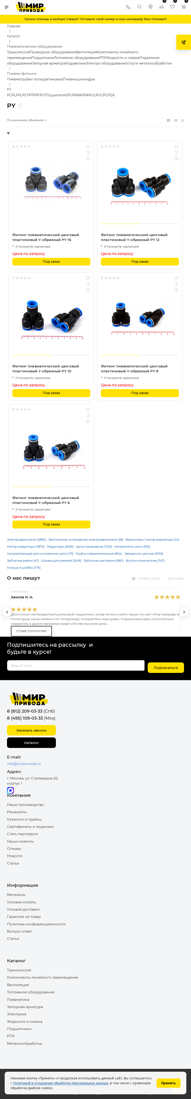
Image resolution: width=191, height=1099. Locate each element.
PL (20, 95)
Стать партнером (22, 834)
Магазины (16, 894)
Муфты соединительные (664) (99, 553)
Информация (22, 885)
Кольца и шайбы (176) (24, 567)
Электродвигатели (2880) (26, 539)
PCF (25, 95)
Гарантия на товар (24, 916)
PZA (111, 95)
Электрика (16, 1014)
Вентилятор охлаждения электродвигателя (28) (86, 539)
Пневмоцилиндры (79, 79)
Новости (14, 856)
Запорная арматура (49, 63)
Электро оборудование (106, 63)
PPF (36, 95)
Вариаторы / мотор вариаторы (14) (152, 539)
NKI (80, 95)
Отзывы (14, 848)
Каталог (31, 742)
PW (86, 95)
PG (105, 95)
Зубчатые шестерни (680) (103, 560)
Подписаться (166, 667)
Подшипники (43, 58)
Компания (19, 795)
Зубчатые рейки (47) (23, 560)
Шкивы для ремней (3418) (61, 560)
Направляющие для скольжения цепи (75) (40, 553)
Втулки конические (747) (145, 560)
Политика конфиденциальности (36, 924)
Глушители (56, 95)
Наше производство (25, 804)
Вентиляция (86, 52)
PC (9, 95)
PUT (43, 95)
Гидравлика (76, 63)
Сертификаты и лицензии (30, 826)
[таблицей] (182, 120)
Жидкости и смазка (123, 58)
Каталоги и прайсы (24, 819)
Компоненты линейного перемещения (42, 977)
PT (31, 95)
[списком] (175, 120)
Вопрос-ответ (19, 931)
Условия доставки (23, 909)
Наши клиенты (20, 841)
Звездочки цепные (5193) (143, 553)
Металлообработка (24, 1043)
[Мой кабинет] (150, 7)
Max (10, 790)
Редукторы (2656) (60, 546)
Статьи (13, 863)
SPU (68, 95)
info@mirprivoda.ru (24, 763)
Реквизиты (17, 812)
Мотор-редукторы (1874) (26, 546)
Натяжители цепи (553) (132, 546)
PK (74, 95)
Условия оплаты (21, 902)
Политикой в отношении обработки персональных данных (60, 1083)
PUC (99, 95)
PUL (92, 95)
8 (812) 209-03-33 (24, 711)
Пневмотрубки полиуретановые (35, 79)
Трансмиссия (18, 52)
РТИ (102, 58)
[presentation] (7, 612)
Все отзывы (176, 579)
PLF (15, 95)
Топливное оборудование (77, 58)
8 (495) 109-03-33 (25, 718)
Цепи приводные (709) (94, 546)
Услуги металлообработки (149, 63)
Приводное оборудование (53, 52)
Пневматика (18, 999)
